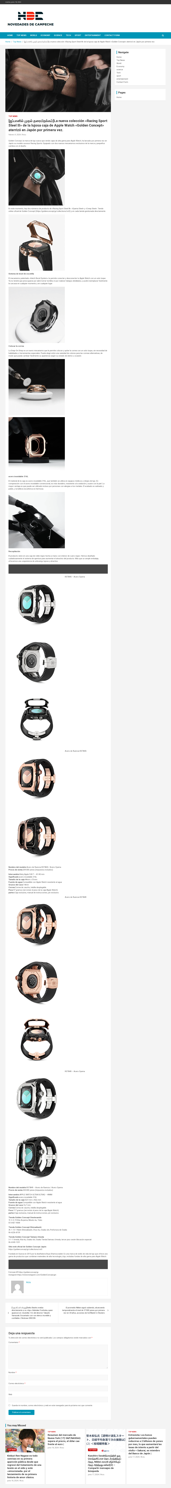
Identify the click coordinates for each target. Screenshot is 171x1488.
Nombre (13, 1372)
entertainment (93, 35)
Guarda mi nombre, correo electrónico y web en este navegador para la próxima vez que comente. (52, 1405)
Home (10, 35)
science (58, 35)
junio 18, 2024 (12, 1481)
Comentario (14, 1342)
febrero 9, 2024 (15, 135)
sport (78, 35)
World (33, 35)
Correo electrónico (17, 1383)
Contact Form (112, 35)
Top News (21, 35)
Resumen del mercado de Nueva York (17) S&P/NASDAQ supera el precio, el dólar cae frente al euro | (64, 1440)
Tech (68, 35)
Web (10, 1394)
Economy (45, 35)
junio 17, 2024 (93, 1475)
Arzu (24, 135)
